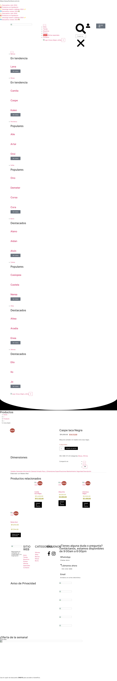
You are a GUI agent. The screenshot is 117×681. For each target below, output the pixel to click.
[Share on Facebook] (84, 462)
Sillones (13, 349)
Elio (13, 362)
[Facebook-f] (49, 553)
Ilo (12, 371)
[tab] (17, 471)
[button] (81, 29)
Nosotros (46, 31)
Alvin (13, 250)
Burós (12, 219)
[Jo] (13, 377)
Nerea (14, 294)
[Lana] (13, 62)
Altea (13, 318)
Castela (15, 284)
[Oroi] (13, 149)
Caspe (14, 100)
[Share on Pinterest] (85, 467)
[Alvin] (13, 246)
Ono (13, 177)
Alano (14, 231)
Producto (6, 419)
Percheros (14, 121)
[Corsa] (13, 193)
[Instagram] (53, 553)
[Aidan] (13, 236)
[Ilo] (13, 367)
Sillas (12, 306)
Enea (13, 338)
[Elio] (13, 357)
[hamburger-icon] (44, 25)
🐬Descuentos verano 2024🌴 (10, 11)
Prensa (45, 33)
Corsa (14, 197)
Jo (12, 381)
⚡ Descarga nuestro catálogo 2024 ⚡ (13, 9)
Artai (13, 144)
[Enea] (13, 333)
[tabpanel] (58, 473)
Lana (13, 66)
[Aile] (13, 129)
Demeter (15, 187)
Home (5, 415)
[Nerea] (13, 290)
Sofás (12, 165)
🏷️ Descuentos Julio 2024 (8, 5)
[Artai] (13, 139)
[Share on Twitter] (84, 464)
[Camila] (13, 86)
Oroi (13, 153)
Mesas (13, 78)
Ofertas (85, 456)
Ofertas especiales (51, 35)
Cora (13, 207)
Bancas (13, 54)
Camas (13, 262)
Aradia (14, 328)
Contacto (46, 37)
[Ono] (13, 173)
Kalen (14, 110)
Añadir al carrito (71, 448)
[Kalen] (13, 105)
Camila (14, 90)
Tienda (45, 29)
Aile (13, 134)
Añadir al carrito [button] (38, 505)
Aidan (14, 241)
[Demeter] (13, 183)
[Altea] (13, 314)
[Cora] (13, 202)
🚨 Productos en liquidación (9, 7)
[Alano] (13, 227)
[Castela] (13, 280)
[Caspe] (13, 96)
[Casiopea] (13, 270)
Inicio (45, 27)
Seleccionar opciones (15, 534)
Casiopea (16, 274)
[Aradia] (13, 324)
